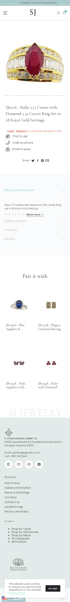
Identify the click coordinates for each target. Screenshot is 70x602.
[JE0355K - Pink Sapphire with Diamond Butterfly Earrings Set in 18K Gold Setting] (19, 363)
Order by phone (22, 143)
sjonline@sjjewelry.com (26, 452)
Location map (14, 507)
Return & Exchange (17, 493)
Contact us (12, 502)
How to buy (12, 483)
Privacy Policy (17, 593)
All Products (19, 542)
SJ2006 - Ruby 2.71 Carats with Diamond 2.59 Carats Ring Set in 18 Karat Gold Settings (33, 114)
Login (10, 131)
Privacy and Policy (17, 512)
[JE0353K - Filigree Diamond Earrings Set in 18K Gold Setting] (51, 305)
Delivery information (18, 488)
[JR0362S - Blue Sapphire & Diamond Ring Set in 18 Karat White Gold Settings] (19, 305)
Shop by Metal (20, 535)
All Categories (20, 538)
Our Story (11, 497)
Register (21, 131)
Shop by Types (21, 529)
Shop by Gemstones (25, 532)
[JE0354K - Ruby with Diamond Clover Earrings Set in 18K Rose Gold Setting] (51, 363)
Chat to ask (20, 136)
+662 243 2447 (18, 456)
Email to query (21, 149)
